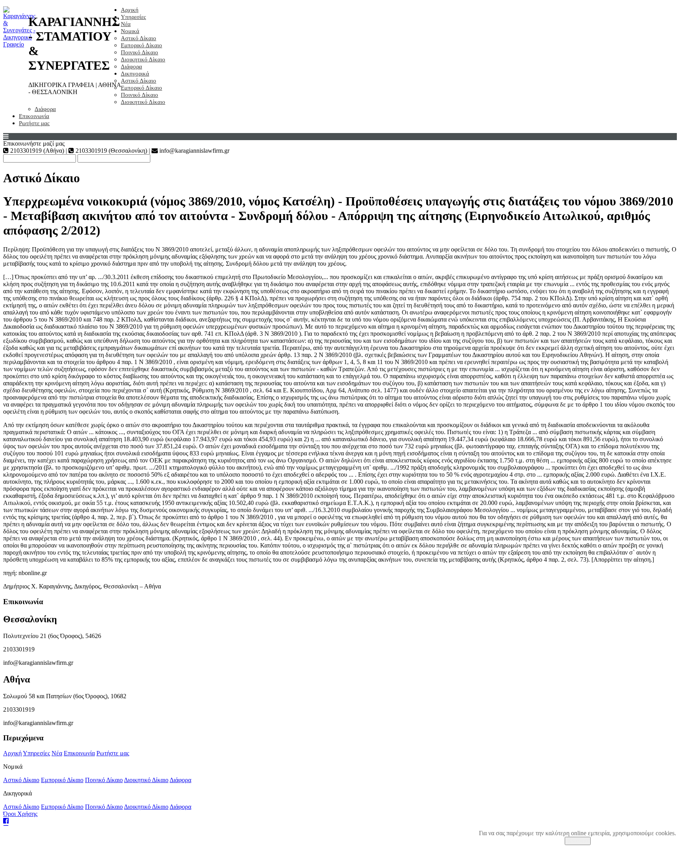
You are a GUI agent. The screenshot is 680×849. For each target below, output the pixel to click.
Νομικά (130, 31)
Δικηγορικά (135, 73)
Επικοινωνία (34, 116)
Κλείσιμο (578, 841)
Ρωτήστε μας (34, 123)
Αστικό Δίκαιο (138, 38)
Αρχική (130, 10)
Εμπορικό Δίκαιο (141, 45)
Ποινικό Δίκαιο (139, 52)
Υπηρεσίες (133, 17)
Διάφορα (131, 66)
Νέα (126, 24)
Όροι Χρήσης (20, 813)
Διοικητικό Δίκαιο (143, 59)
